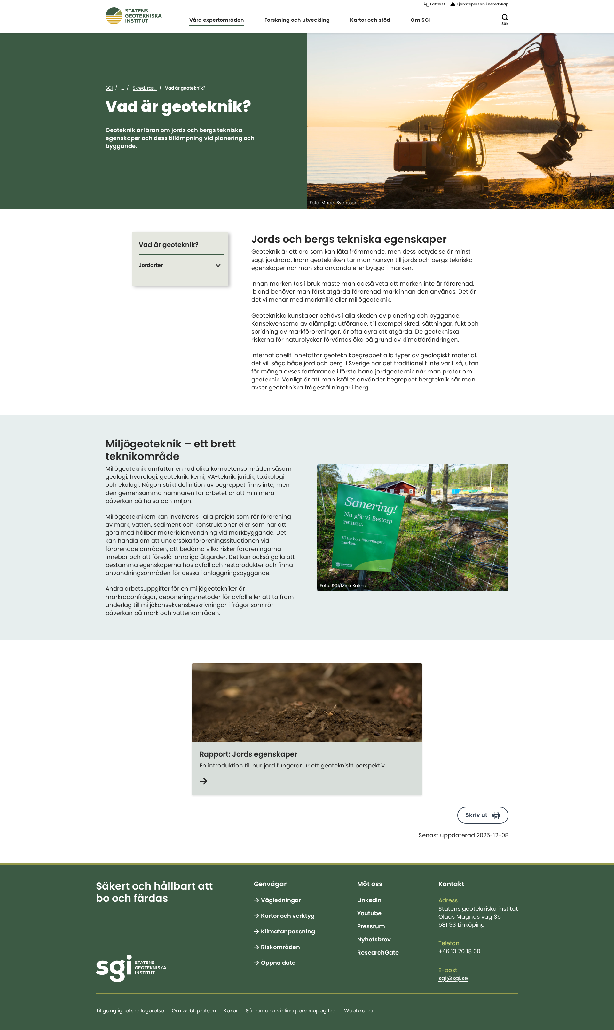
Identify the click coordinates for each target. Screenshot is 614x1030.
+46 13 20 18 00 (459, 951)
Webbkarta (358, 1010)
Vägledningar (281, 900)
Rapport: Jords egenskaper (248, 754)
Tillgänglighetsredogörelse (130, 1010)
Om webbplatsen (194, 1010)
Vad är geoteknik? (169, 244)
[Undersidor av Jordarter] (218, 265)
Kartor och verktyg (288, 916)
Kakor (231, 1010)
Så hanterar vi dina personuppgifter (291, 1010)
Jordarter (151, 265)
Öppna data (278, 963)
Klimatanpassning (288, 931)
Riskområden (280, 947)
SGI (109, 88)
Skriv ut (476, 815)
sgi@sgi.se (453, 978)
